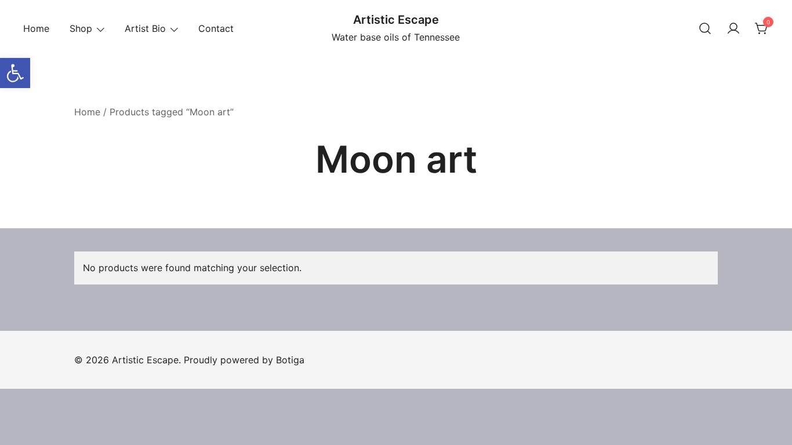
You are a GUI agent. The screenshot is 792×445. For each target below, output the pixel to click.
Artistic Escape (396, 20)
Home (36, 28)
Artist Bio (145, 28)
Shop (81, 28)
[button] (15, 73)
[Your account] (733, 29)
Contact (216, 28)
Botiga (290, 360)
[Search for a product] (705, 29)
